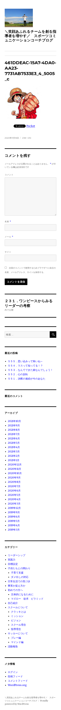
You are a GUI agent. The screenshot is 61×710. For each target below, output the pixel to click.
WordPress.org (17, 685)
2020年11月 (14, 468)
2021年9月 (14, 425)
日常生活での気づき (19, 581)
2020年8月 (14, 481)
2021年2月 (14, 455)
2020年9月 (14, 477)
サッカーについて (18, 633)
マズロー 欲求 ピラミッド (27, 598)
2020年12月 (15, 464)
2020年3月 (14, 503)
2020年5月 (14, 494)
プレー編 (16, 637)
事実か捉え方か (16, 585)
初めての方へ (15, 590)
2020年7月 (14, 486)
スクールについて (18, 607)
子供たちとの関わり (19, 568)
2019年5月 (14, 520)
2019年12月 (14, 507)
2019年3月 (14, 529)
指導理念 (16, 629)
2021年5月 (14, 442)
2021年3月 (14, 451)
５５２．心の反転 (18, 374)
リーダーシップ (16, 555)
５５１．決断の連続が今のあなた (26, 378)
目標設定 (13, 563)
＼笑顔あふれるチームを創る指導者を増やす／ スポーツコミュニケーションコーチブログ (30, 35)
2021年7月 (14, 434)
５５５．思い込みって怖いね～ (25, 361)
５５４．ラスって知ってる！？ (25, 365)
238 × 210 (26, 138)
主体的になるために (22, 594)
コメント (9, 174)
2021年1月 (13, 460)
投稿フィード (15, 676)
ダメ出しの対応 (19, 576)
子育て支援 (17, 572)
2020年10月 (15, 473)
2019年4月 (14, 525)
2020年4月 (14, 499)
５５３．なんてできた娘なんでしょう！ (30, 369)
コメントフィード (18, 680)
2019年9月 (14, 512)
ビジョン (16, 620)
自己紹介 (13, 603)
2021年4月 (14, 447)
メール (9, 236)
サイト (8, 252)
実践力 (11, 559)
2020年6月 (14, 490)
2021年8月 (14, 429)
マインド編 (17, 642)
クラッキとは (18, 611)
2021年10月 (14, 421)
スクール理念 (18, 624)
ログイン (13, 672)
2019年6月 (14, 516)
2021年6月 (14, 438)
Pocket (30, 125)
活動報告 (13, 646)
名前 (8, 221)
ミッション (17, 616)
